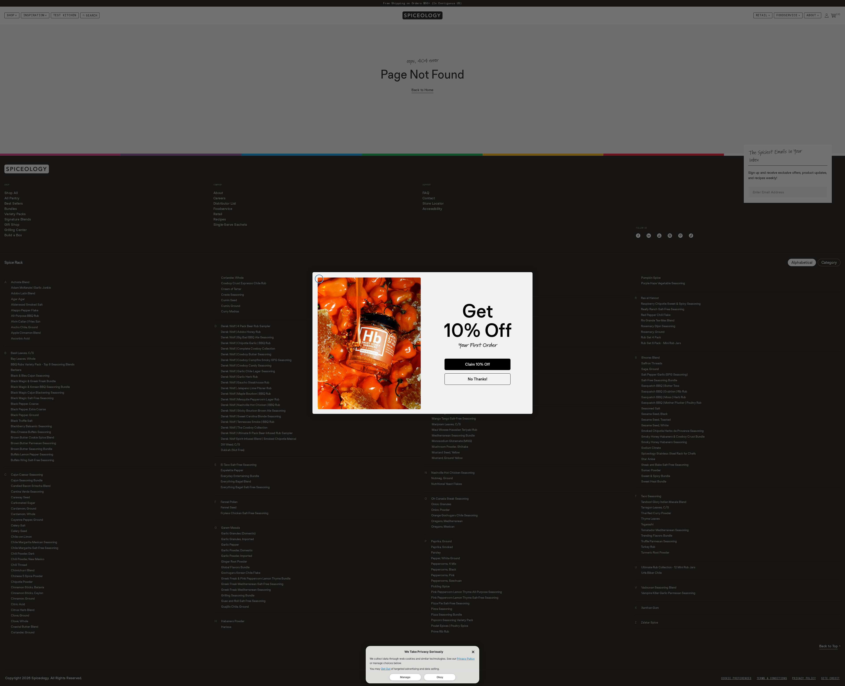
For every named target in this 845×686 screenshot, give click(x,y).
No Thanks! (477, 379)
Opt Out (385, 668)
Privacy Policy (466, 658)
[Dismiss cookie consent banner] (473, 652)
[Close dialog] (319, 279)
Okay (440, 677)
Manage (405, 677)
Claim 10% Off (477, 364)
